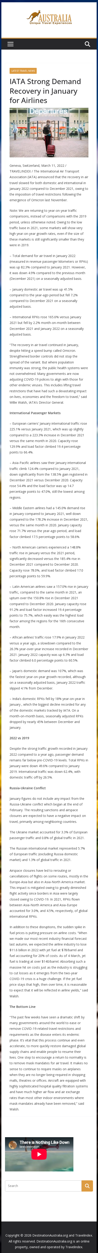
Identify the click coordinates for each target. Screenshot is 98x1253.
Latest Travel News (23, 70)
